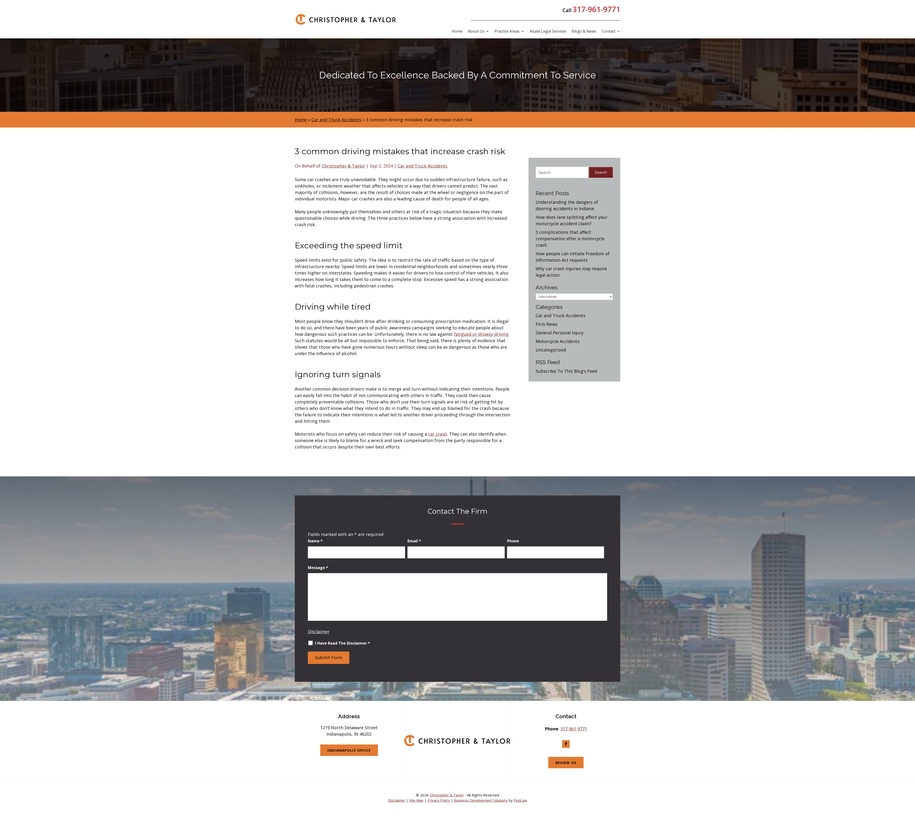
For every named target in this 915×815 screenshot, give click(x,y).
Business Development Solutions (481, 800)
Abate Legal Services (548, 32)
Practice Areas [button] (507, 32)
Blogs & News (584, 32)
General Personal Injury (560, 333)
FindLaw (520, 800)
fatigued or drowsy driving (481, 334)
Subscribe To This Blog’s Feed (566, 371)
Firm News (547, 324)
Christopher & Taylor (343, 166)
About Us (476, 32)
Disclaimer (319, 631)
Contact (608, 32)
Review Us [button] (565, 762)
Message (318, 567)
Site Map (416, 800)
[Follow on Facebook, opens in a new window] (566, 744)
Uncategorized (551, 350)
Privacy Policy (438, 800)
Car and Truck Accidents (422, 166)
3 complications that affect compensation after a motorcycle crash (570, 238)
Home (457, 32)
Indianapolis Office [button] (349, 750)
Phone (513, 541)
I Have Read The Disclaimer (342, 643)
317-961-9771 (596, 9)
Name (315, 541)
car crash (437, 434)
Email (414, 541)
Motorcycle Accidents (558, 341)
